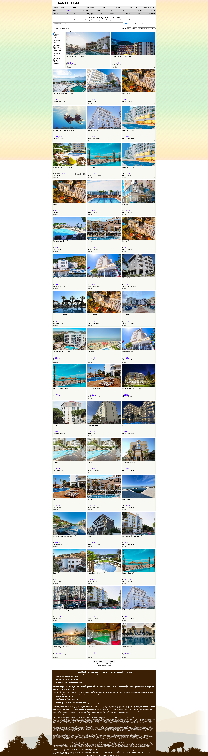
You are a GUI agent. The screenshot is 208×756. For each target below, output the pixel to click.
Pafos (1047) (120, 719)
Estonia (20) (120, 735)
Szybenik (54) (116, 728)
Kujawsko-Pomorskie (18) (90, 736)
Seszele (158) (88, 723)
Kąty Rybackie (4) (143, 744)
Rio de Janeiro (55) (110, 728)
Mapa (152, 10)
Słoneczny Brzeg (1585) (67, 719)
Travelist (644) (85, 749)
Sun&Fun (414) (59, 752)
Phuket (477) (136, 720)
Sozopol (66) (105, 727)
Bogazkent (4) (87, 745)
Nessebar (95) (143, 725)
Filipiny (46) (92, 729)
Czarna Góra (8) (143, 740)
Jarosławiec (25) (64, 734)
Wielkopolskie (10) (134, 739)
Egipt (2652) (126, 718)
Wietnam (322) (120, 721)
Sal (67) (101, 727)
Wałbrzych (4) (106, 744)
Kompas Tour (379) (67, 752)
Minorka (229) (115, 722)
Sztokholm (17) (109, 736)
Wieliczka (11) (140, 738)
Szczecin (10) (140, 739)
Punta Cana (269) (71, 722)
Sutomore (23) (125, 734)
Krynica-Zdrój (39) (97, 730)
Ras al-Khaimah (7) (96, 742)
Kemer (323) (114, 721)
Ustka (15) (75, 737)
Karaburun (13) (137, 737)
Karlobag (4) (56, 745)
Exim (100, 14)
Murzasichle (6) (57, 743)
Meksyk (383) (69, 721)
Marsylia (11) (80, 739)
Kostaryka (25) (57, 734)
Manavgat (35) (84, 731)
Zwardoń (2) (126, 746)
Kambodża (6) (63, 743)
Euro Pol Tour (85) (113, 752)
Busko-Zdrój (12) (118, 738)
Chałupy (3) (105, 746)
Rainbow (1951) (92, 751)
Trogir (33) (118, 731)
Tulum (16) (141, 736)
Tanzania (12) (78, 738)
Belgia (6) (101, 743)
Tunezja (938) (125, 719)
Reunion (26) (124, 732)
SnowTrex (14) (58, 754)
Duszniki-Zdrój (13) (64, 738)
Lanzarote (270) (58, 722)
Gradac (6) (78, 743)
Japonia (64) (131, 727)
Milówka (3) (56, 746)
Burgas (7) (122, 742)
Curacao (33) (128, 731)
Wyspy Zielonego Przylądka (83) (133, 726)
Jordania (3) (72, 746)
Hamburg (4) (61, 745)
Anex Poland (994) (133, 751)
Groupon (139, 14)
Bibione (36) (73, 731)
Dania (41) (57, 730)
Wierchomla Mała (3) (99, 745)
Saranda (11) (63, 739)
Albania (68, 28)
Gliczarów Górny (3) (82, 746)
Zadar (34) (99, 731)
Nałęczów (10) (57, 740)
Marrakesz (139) (140, 723)
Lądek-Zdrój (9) (81, 740)
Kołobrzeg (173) (69, 723)
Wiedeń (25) (137, 732)
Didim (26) (129, 732)
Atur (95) (99, 752)
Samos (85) (110, 726)
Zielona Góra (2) (132, 746)
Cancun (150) (121, 723)
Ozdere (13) (126, 737)
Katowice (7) (107, 742)
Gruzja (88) (80, 726)
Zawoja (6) (126, 742)
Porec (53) (121, 728)
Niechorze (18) (77, 736)
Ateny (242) (98, 722)
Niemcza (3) (144, 745)
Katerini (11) (90, 739)
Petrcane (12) (100, 738)
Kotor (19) (57, 736)
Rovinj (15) (85, 737)
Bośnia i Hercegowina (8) (59, 742)
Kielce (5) (69, 744)
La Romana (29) (79, 732)
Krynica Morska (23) (142, 734)
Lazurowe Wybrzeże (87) (98, 726)
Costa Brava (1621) (59, 719)
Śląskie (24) (80, 734)
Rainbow (111, 14)
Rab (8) (117, 740)
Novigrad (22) (81, 735)
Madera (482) (130, 720)
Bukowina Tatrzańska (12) (126, 738)
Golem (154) (106, 723)
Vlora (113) (76, 725)
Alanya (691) (57, 720)
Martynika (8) (126, 740)
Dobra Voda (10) (74, 740)
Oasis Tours (57, 45)
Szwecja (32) (133, 731)
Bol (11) (125, 739)
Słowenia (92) (57, 726)
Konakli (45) (100, 729)
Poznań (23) (130, 734)
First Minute (90, 7)
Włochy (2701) (119, 718)
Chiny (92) (66, 726)
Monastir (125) (65, 725)
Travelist (56, 14)
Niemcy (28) (103, 732)
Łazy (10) (128, 739)
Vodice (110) (86, 725)
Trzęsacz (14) (106, 737)
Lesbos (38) (126, 730)
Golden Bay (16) (70, 737)
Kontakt (98, 755)
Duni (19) (67, 736)
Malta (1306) (88, 719)
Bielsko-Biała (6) (91, 743)
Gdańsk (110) (91, 725)
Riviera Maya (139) (132, 723)
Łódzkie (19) (133, 735)
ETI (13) (64, 754)
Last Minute (75, 7)
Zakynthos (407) (58, 721)
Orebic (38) (115, 730)
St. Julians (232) (104, 722)
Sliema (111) (81, 725)
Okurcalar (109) (97, 725)
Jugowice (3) (67, 746)
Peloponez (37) (131, 730)
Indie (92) (62, 726)
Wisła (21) (86, 735)
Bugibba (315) (141, 721)
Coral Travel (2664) (66, 751)
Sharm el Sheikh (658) (72, 720)
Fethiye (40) (75, 730)
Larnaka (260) (84, 722)
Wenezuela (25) (143, 732)
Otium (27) (144, 752)
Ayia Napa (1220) (102, 719)
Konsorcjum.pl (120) (92, 752)
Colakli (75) (68, 727)
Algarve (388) (64, 721)
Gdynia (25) (69, 734)
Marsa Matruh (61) (67, 728)
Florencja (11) (95, 739)
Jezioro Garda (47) (82, 729)
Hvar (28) (108, 732)
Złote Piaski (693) (148, 719)
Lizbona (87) (90, 726)
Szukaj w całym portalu (148, 24)
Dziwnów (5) (89, 744)
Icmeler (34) (108, 731)
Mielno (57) (96, 728)
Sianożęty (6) (148, 742)
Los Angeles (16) (63, 737)
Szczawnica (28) (92, 732)
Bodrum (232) (109, 722)
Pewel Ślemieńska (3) (134, 745)
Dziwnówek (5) (84, 744)
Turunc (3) (105, 745)
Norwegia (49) (63, 729)
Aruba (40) (80, 730)
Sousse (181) (57, 723)
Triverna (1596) (75, 749)
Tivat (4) (111, 744)
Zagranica (62, 28)
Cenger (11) (121, 739)
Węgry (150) (111, 723)
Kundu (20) (109, 735)
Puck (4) (121, 744)
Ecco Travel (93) (105, 752)
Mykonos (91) (75, 726)
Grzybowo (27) (118, 732)
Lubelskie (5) (64, 744)
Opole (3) (140, 745)
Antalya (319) (135, 721)
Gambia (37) (142, 730)
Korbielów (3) (61, 746)
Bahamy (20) (128, 735)
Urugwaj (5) (119, 743)
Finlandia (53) (132, 728)
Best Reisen (57, 47)
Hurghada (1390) (83, 719)
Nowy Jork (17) (125, 736)
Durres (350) (92, 721)
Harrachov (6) (72, 743)
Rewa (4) (118, 744)
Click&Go (56, 52)
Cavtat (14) (116, 737)
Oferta (68, 65)
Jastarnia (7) (113, 742)
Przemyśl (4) (126, 744)
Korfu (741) (142, 719)
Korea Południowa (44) (116, 729)
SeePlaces (56, 57)
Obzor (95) (138, 725)
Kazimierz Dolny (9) (93, 740)
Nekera (56, 44)
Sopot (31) (145, 731)
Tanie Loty (105, 7)
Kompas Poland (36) (137, 752)
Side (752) (138, 719)
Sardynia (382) (75, 721)
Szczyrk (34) (104, 731)
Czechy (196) (130, 722)
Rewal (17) (114, 736)
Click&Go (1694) (109, 751)
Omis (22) (72, 735)
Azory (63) (146, 727)
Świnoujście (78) (58, 727)
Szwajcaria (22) (58, 735)
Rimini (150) (116, 723)
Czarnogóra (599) (101, 720)
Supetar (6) (144, 742)
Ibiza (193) (136, 722)
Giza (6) (81, 743)
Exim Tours (57, 39)
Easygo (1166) (126, 751)
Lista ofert (103, 755)
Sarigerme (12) (88, 738)
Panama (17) (119, 736)
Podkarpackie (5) (148, 743)
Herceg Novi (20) (114, 735)
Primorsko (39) (85, 730)
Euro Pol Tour (57, 65)
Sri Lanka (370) (81, 721)
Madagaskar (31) (58, 732)
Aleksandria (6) (106, 743)
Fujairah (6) (85, 743)
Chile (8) (148, 740)
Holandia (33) (123, 731)
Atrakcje (119, 7)
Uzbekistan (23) (119, 734)
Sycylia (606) (94, 720)
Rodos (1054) (114, 719)
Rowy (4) (114, 744)
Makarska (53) (126, 728)
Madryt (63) (141, 727)
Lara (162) (79, 723)
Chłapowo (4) (72, 745)
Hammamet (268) (78, 722)
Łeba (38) (111, 730)
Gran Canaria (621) (88, 720)
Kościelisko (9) (87, 740)
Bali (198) (126, 722)
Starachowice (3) (118, 745)
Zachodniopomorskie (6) (133, 742)
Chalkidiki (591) (107, 720)
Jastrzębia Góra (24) (100, 734)
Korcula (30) (73, 732)
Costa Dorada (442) (142, 720)
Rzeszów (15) (79, 737)
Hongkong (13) (57, 738)
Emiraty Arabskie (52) (144, 728)
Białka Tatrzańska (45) (107, 729)
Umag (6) (140, 742)
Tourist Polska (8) (70, 754)
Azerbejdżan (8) (77, 742)
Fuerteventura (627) (80, 720)
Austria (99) (119, 725)
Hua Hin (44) (123, 729)
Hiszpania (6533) (69, 718)
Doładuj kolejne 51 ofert (104, 661)
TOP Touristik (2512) (76, 751)
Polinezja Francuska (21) (93, 735)
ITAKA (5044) (57, 749)
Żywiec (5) (111, 743)
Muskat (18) (83, 736)
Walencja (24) (85, 734)
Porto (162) (74, 723)
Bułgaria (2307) (139, 717)
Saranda (64, 31)
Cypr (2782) (112, 718)
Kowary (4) (149, 744)
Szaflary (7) (86, 742)
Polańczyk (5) (142, 743)
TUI (67, 14)
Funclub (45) (129, 752)
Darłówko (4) (66, 745)
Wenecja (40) (66, 730)
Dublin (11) (112, 739)
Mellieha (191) (141, 722)
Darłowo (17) (130, 736)
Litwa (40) (71, 730)
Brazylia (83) (141, 726)
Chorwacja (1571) (76, 719)
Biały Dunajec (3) (115, 746)
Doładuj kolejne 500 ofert (104, 664)
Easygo (56, 55)
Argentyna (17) (136, 736)
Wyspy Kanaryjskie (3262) (101, 718)
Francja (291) (146, 721)
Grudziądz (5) (78, 744)
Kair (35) (89, 731)
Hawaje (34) (113, 731)
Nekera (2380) (84, 751)
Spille (74, 31)
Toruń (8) (108, 740)
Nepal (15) (89, 737)
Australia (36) (79, 731)
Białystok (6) (96, 743)
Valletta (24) (90, 734)
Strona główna (58, 7)
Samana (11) (68, 739)
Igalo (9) (99, 740)
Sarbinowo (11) (58, 739)
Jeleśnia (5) (73, 744)
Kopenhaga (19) (62, 736)
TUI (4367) (66, 749)
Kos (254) (89, 722)
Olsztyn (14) (111, 737)
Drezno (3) (96, 746)
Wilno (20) (100, 735)
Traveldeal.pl (92, 755)
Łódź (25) (133, 732)
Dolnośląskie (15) (100, 737)
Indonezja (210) (121, 722)
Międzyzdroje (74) (73, 727)
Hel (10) (69, 740)
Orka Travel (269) (83, 752)
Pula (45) (96, 729)
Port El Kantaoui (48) (70, 729)
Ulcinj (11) (145, 738)
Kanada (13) (142, 737)
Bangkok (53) (137, 728)
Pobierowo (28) (98, 732)
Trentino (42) (143, 729)
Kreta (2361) (132, 718)
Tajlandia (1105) (109, 719)
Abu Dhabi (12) (134, 738)
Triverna (152, 14)
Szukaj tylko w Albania (133, 24)
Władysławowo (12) (72, 738)
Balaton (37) (147, 730)
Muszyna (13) (131, 737)
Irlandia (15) (94, 737)
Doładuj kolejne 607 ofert (104, 665)
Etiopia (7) (118, 742)
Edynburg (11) (106, 739)
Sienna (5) (123, 743)
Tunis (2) (137, 746)
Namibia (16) (57, 737)
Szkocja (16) (146, 736)
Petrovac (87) (85, 726)
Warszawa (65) (111, 727)
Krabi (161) (83, 723)
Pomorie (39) (91, 730)
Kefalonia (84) (119, 726)
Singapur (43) (138, 729)
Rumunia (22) (67, 735)
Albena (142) (126, 723)
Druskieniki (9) (104, 740)
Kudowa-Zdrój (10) (64, 740)
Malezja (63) (136, 727)
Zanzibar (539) (120, 720)
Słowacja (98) (124, 725)
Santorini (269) (64, 722)
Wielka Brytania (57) (89, 728)
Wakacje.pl (88, 14)
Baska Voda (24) (113, 734)
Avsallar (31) (68, 732)
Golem (59, 31)
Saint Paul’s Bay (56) (102, 728)
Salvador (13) (121, 737)
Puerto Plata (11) (74, 739)
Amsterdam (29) (85, 732)
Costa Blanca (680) (64, 720)
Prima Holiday (57, 50)
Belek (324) (109, 721)
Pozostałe (83, 31)
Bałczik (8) (71, 742)
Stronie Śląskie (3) (110, 745)
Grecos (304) (75, 752)
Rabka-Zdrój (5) (137, 743)
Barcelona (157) (94, 723)
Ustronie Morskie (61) (59, 728)
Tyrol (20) (104, 735)
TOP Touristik (57, 48)
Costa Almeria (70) (84, 727)
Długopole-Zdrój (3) (89, 746)
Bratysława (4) (81, 745)
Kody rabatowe (149, 7)
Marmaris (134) (146, 723)
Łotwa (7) (82, 742)
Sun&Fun (56, 60)
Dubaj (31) (64, 732)
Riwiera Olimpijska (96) (131, 725)
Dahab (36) (69, 731)
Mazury (111, 10)
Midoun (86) (105, 726)
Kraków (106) (103, 725)
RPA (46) (88, 729)
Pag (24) (94, 734)
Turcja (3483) (89, 718)
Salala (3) (128, 745)
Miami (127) (59, 725)
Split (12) (83, 738)
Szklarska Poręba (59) (75, 728)
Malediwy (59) (82, 728)
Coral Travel (125, 14)
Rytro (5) (131, 743)
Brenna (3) (110, 746)
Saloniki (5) (128, 743)
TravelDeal (55, 28)
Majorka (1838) (145, 717)
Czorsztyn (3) (100, 746)
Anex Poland (57, 63)
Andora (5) (94, 744)
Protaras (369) (87, 721)
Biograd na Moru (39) (105, 730)
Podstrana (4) (136, 744)
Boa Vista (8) (66, 742)
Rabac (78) (63, 727)
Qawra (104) (108, 725)
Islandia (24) (106, 734)
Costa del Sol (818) (132, 719)
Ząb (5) (115, 743)
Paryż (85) (114, 726)
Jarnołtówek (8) (137, 740)
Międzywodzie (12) (106, 738)
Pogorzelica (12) (94, 738)
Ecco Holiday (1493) (117, 751)
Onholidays (57, 58)
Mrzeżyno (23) (136, 734)
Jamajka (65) (116, 727)
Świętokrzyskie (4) (100, 744)
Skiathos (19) (138, 735)
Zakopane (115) (71, 725)
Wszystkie (56, 34)
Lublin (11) (86, 739)
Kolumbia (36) (64, 731)
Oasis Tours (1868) (100, 751)
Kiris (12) (112, 738)
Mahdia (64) (126, 727)
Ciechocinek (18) (103, 736)
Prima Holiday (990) (143, 751)
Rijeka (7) (90, 742)
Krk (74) (79, 727)
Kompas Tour (57, 53)
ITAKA (76, 14)
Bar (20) (124, 735)
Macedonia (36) (58, 731)
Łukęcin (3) (92, 745)
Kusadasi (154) (100, 723)
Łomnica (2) (121, 746)
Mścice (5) (60, 744)
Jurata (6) (68, 743)
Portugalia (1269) (95, 719)
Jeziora (125, 10)
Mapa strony (119, 755)
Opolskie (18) (71, 736)
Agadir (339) (105, 721)
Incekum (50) (57, 729)
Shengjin (69, 31)
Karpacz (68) (90, 727)
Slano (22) (63, 735)
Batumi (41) (61, 730)
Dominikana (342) (98, 721)
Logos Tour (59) (122, 752)
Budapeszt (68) (96, 727)
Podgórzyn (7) (102, 742)
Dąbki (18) (97, 736)
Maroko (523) (125, 720)
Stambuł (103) (114, 725)
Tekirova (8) (113, 740)
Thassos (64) (121, 727)
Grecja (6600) (58, 718)
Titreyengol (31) (139, 731)
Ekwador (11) (101, 739)
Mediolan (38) (120, 730)
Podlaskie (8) (121, 740)
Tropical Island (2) (142, 746)
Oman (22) (77, 735)
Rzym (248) (93, 722)
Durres (54, 31)
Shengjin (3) (123, 745)
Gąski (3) (76, 746)
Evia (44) (128, 729)
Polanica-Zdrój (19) (145, 735)
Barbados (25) (74, 734)
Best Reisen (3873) (57, 751)
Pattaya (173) (63, 723)
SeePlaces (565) (94, 749)
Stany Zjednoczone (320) (128, 721)
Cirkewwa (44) (133, 729)
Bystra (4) (77, 745)
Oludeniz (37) (137, 730)
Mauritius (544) (114, 720)
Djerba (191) (146, 722)
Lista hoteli (133, 7)
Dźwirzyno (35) (94, 731)
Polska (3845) (80, 718)
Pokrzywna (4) (131, 744)
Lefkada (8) (131, 740)
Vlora (78, 31)
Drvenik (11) (116, 739)
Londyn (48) (76, 729)
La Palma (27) (112, 732)
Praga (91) (70, 726)
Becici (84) (124, 726)
